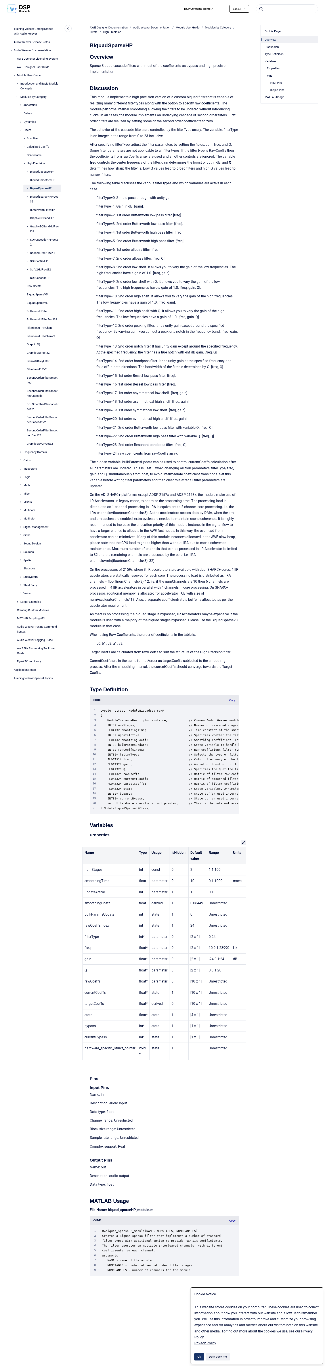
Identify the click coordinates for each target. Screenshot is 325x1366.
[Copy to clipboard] (88, 56)
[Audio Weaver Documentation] (11, 50)
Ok (199, 1356)
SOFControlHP (39, 261)
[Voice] (21, 593)
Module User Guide (29, 75)
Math (26, 485)
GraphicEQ (33, 344)
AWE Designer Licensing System (37, 58)
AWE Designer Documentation (109, 27)
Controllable (34, 155)
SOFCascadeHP (40, 278)
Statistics (29, 568)
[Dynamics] (21, 122)
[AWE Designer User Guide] (14, 67)
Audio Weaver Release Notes (32, 42)
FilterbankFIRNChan (39, 327)
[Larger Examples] (17, 602)
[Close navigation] (68, 28)
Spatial (27, 560)
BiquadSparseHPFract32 (44, 199)
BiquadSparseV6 (37, 302)
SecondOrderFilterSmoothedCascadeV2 (42, 420)
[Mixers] (21, 502)
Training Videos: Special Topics (33, 678)
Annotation (30, 105)
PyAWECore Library (29, 661)
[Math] (21, 485)
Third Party (30, 585)
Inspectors (30, 468)
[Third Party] (21, 585)
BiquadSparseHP (41, 188)
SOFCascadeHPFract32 (44, 242)
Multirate (28, 518)
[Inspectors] (21, 468)
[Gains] (21, 460)
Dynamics (29, 121)
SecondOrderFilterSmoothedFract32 (42, 433)
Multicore (29, 510)
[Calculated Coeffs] (24, 147)
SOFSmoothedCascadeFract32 (42, 406)
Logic (26, 477)
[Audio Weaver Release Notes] (11, 42)
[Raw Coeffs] (24, 286)
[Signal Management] (21, 527)
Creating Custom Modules (33, 610)
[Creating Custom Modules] (14, 610)
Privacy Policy (205, 1343)
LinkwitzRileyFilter (38, 361)
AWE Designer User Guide (33, 67)
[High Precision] (24, 163)
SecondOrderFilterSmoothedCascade (42, 393)
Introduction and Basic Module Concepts (39, 86)
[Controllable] (24, 155)
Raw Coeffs (34, 286)
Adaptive (32, 138)
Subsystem (30, 576)
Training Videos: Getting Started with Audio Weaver (33, 31)
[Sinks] (21, 535)
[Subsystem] (21, 577)
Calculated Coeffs (38, 146)
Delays (27, 113)
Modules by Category (33, 96)
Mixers (27, 502)
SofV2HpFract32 (40, 269)
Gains (27, 460)
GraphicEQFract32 (38, 352)
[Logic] (21, 477)
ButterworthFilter (37, 311)
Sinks (27, 535)
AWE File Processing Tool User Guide (36, 651)
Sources (28, 552)
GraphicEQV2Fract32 (40, 443)
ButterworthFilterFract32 (42, 319)
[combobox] (287, 9)
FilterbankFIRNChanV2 (41, 336)
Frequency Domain (35, 452)
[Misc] (21, 493)
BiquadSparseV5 (37, 294)
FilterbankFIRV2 (37, 369)
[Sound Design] (21, 543)
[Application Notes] (11, 670)
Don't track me (218, 1356)
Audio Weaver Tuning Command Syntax (37, 629)
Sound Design (32, 543)
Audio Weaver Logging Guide (35, 640)
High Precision (36, 163)
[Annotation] (21, 105)
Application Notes (25, 669)
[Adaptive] (24, 138)
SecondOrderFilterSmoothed (42, 380)
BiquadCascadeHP (42, 171)
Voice (27, 593)
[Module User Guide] (14, 75)
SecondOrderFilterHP (43, 253)
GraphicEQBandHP (42, 218)
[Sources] (21, 552)
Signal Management (35, 527)
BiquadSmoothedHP (42, 180)
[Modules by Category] (17, 97)
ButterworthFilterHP (42, 210)
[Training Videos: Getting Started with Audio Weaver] (11, 29)
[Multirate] (21, 518)
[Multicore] (21, 510)
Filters (27, 130)
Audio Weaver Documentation (32, 50)
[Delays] (21, 113)
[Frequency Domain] (21, 452)
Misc (26, 493)
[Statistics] (21, 568)
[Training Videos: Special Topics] (11, 678)
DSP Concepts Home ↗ (199, 8)
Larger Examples (30, 601)
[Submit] (261, 8)
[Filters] (21, 130)
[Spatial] (21, 560)
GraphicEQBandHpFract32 (44, 229)
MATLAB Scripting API (31, 618)
